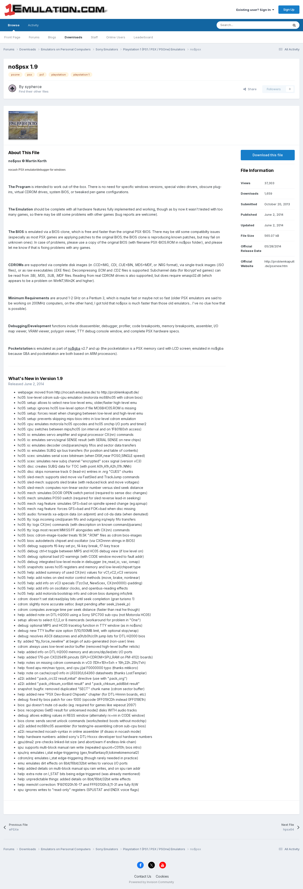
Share (251, 89)
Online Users (115, 37)
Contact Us (142, 876)
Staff (94, 37)
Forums (34, 37)
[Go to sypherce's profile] (12, 88)
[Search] (294, 25)
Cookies (162, 876)
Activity (33, 25)
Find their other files (34, 91)
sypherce (33, 86)
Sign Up (288, 9)
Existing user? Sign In (254, 10)
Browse (13, 25)
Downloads (73, 37)
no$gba (74, 348)
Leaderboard (143, 37)
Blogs (52, 37)
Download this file (268, 155)
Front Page (12, 37)
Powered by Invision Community (151, 882)
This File (277, 25)
